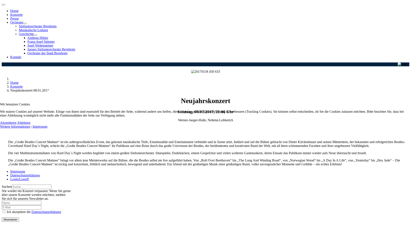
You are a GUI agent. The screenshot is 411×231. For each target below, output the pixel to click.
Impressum (40, 126)
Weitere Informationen (15, 126)
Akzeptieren (8, 122)
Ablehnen (23, 122)
